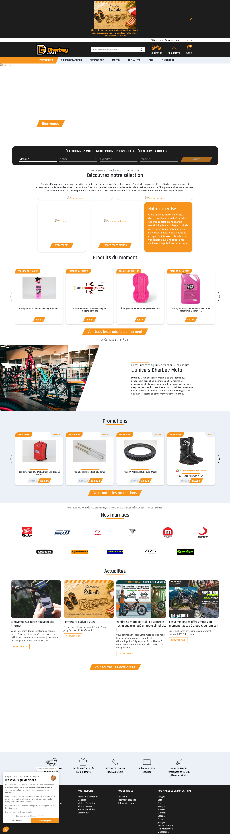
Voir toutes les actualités (115, 667)
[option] (75, 198)
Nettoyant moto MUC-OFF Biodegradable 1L (39, 308)
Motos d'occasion (87, 803)
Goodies (82, 799)
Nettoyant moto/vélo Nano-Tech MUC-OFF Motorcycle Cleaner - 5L (191, 309)
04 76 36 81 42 (173, 40)
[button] (189, 50)
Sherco (161, 809)
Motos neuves (85, 806)
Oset (160, 803)
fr (187, 40)
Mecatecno (163, 831)
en (191, 40)
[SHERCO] (115, 551)
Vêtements (83, 812)
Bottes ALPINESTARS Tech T (190, 476)
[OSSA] (45, 551)
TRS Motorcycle (165, 828)
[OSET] (203, 532)
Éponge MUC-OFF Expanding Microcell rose (140, 308)
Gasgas (161, 796)
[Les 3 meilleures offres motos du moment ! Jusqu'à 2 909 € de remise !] (194, 599)
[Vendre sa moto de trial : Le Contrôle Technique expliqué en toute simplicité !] (141, 599)
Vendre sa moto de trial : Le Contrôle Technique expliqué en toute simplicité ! (141, 626)
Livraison (122, 796)
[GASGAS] (97, 532)
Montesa (162, 812)
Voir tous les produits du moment (115, 331)
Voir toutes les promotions (115, 492)
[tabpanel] (115, 110)
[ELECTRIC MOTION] (62, 532)
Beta (160, 799)
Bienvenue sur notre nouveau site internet (32, 624)
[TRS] (150, 551)
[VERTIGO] (185, 551)
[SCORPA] (80, 551)
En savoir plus (20, 646)
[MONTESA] (168, 532)
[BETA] (27, 532)
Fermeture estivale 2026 (80, 622)
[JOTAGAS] (132, 532)
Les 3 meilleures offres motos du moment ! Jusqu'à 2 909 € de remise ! (193, 624)
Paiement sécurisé (127, 799)
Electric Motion (165, 825)
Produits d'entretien (88, 796)
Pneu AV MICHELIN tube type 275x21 (140, 472)
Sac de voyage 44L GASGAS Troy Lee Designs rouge (39, 473)
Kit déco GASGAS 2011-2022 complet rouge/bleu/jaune (89, 309)
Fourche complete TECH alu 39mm (89, 472)
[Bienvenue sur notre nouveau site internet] (36, 599)
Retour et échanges (127, 803)
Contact (158, 40)
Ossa (160, 819)
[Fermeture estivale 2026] (89, 599)
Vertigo (161, 806)
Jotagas (161, 822)
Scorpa (161, 815)
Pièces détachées (86, 809)
